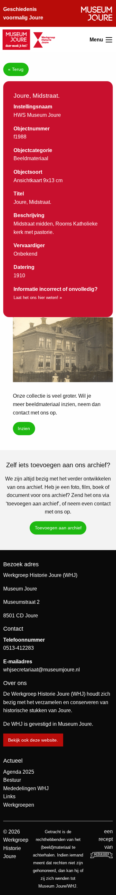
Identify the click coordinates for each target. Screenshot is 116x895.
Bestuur (12, 780)
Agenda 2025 (18, 772)
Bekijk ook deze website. (33, 740)
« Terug (16, 69)
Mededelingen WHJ (26, 788)
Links (9, 796)
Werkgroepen (18, 805)
